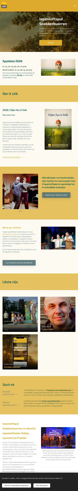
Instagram (15, 234)
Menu (75, 6)
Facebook (6, 234)
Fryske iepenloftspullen (51, 401)
